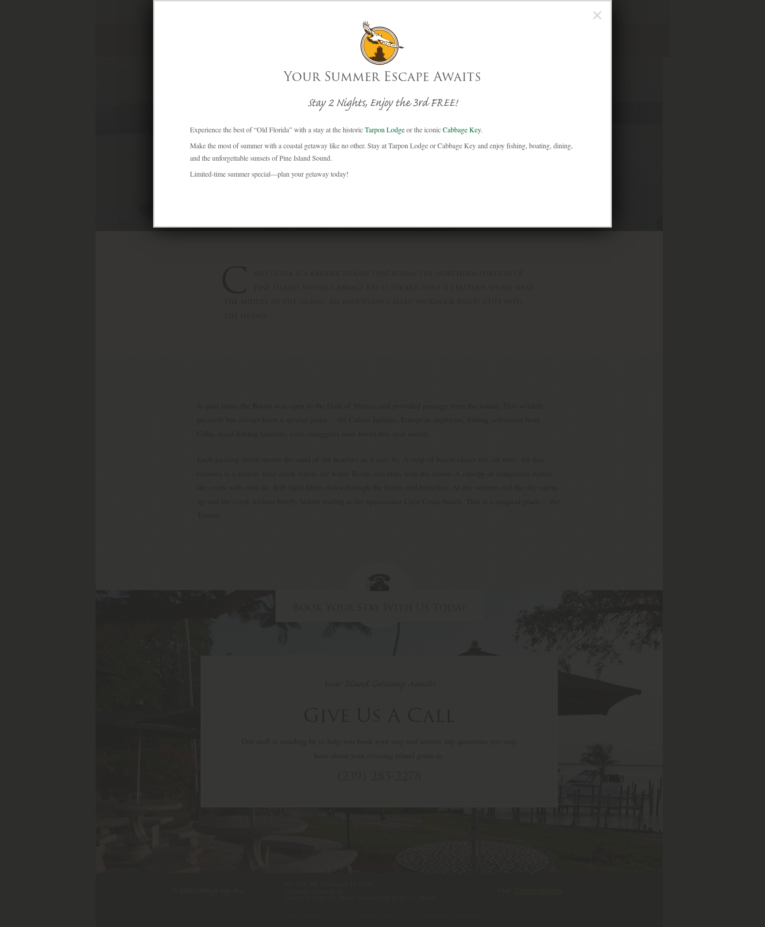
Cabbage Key (462, 129)
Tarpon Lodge (385, 129)
